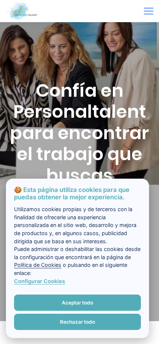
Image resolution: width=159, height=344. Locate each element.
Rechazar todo (77, 322)
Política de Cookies (37, 265)
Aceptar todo (77, 303)
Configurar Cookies (39, 281)
